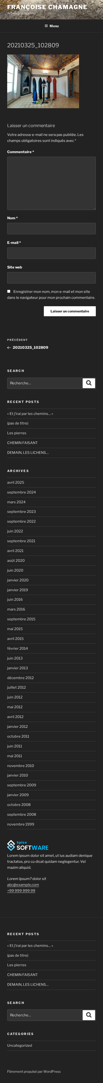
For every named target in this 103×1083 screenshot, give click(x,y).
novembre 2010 (20, 766)
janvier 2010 (17, 775)
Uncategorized (19, 1045)
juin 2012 (15, 697)
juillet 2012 (16, 687)
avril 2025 (15, 482)
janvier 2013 (17, 668)
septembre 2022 (21, 521)
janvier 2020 (18, 580)
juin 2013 (15, 658)
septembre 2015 (21, 619)
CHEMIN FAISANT (22, 443)
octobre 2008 (19, 805)
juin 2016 (15, 599)
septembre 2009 (21, 785)
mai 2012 (15, 707)
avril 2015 (15, 639)
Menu (54, 26)
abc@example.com (23, 885)
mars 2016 (16, 609)
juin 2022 (15, 531)
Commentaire (20, 152)
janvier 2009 (18, 795)
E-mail (14, 243)
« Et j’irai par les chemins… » (30, 414)
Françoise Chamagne (47, 7)
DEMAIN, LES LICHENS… (28, 452)
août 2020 (16, 560)
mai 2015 (15, 629)
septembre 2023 (21, 511)
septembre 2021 (21, 541)
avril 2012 (15, 717)
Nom (12, 218)
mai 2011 (14, 756)
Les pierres (16, 433)
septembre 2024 (21, 492)
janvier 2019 (17, 590)
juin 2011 (14, 746)
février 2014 (17, 648)
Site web (14, 267)
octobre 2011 (18, 736)
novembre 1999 (20, 824)
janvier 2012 (17, 726)
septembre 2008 (21, 814)
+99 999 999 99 (21, 891)
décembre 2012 (20, 678)
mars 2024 (16, 502)
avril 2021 (15, 551)
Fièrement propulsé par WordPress (34, 1071)
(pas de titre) (17, 423)
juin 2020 (15, 570)
